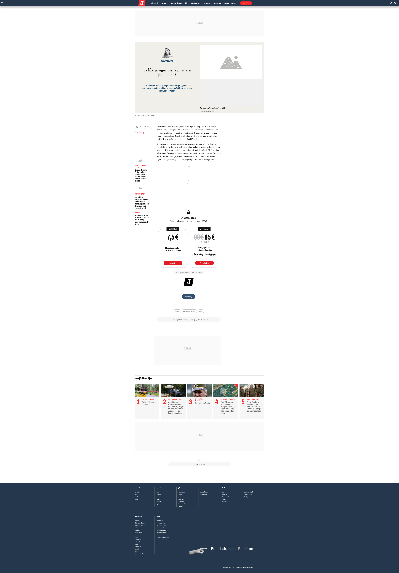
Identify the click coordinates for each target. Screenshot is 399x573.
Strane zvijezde (248, 494)
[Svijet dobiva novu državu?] (147, 391)
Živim (136, 544)
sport (159, 488)
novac (203, 488)
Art (223, 492)
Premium (176, 3)
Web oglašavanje (161, 530)
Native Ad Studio (139, 554)
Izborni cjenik (160, 528)
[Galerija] (231, 62)
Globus (136, 528)
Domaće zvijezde (248, 492)
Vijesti (154, 3)
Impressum (160, 521)
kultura (225, 488)
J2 (186, 3)
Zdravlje (181, 497)
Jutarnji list (137, 521)
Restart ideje (203, 494)
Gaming (181, 506)
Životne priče (182, 504)
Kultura (195, 3)
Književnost (225, 497)
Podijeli (139, 133)
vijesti (137, 488)
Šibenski (137, 549)
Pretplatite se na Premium (232, 548)
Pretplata (246, 3)
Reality (246, 497)
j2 (179, 488)
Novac (206, 3)
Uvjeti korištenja (161, 523)
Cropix (136, 551)
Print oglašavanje (161, 532)
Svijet (136, 494)
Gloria (136, 537)
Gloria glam (138, 539)
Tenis (158, 499)
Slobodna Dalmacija (140, 523)
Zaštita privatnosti (161, 525)
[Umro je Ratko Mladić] (199, 391)
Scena (217, 3)
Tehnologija (182, 492)
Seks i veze (181, 499)
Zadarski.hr (138, 547)
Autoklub (137, 530)
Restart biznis (204, 492)
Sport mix (159, 504)
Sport (164, 3)
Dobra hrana (138, 535)
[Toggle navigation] (1, 2)
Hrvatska (137, 492)
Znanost (181, 494)
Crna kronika (138, 497)
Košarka (159, 497)
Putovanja (181, 501)
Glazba (224, 499)
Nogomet (159, 494)
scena (247, 488)
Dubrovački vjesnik (140, 542)
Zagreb (136, 499)
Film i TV (224, 494)
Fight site (159, 501)
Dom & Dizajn (138, 532)
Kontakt (159, 535)
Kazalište (224, 501)
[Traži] (395, 3)
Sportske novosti (139, 525)
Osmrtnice (230, 3)
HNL (158, 492)
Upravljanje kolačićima (163, 537)
